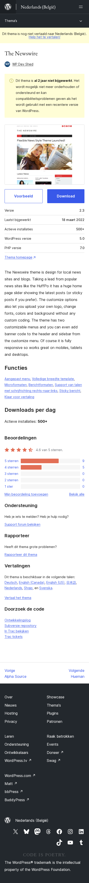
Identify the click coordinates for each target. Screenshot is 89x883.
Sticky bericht (69, 391)
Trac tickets (14, 636)
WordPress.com (20, 775)
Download (66, 196)
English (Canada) (31, 582)
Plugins (52, 713)
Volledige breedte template (53, 379)
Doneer (55, 752)
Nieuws (11, 705)
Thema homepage (18, 257)
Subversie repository (21, 626)
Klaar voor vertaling (19, 397)
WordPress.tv (18, 760)
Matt (11, 783)
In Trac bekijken (17, 631)
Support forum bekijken (22, 524)
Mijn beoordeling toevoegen (26, 494)
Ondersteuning (17, 744)
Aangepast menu (17, 379)
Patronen (54, 721)
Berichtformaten (41, 385)
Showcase (55, 697)
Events (52, 744)
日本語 (71, 582)
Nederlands (13, 588)
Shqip (28, 588)
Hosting (11, 713)
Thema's (54, 705)
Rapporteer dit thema (21, 554)
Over (9, 697)
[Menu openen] (81, 7)
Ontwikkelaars (16, 752)
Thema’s (11, 21)
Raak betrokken (60, 736)
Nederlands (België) (31, 820)
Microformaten (16, 385)
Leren (9, 736)
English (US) (55, 582)
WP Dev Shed (22, 64)
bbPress (14, 791)
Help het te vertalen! (44, 37)
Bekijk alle (76, 494)
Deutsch (11, 582)
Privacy (11, 721)
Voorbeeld (23, 196)
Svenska (45, 588)
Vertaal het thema (18, 598)
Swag (54, 760)
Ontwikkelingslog (18, 620)
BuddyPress (17, 800)
